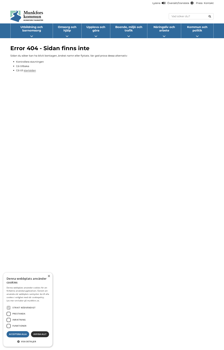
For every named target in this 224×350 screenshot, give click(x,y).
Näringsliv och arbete (164, 28)
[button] (28, 341)
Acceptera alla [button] (18, 334)
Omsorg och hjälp (67, 28)
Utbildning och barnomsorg (31, 28)
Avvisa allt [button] (39, 334)
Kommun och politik (197, 28)
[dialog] (27, 310)
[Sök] (210, 16)
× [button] (49, 276)
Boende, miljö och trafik (128, 28)
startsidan (30, 70)
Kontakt (209, 3)
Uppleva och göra (95, 28)
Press (199, 3)
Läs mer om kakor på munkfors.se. (23, 300)
